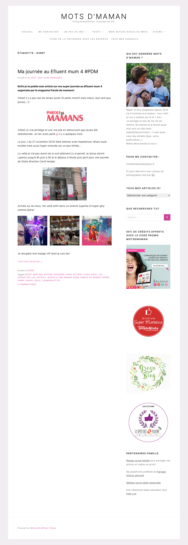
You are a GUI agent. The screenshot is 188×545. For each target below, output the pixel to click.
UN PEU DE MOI (74, 32)
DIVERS (157, 32)
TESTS (96, 32)
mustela (53, 277)
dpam (69, 274)
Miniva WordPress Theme (43, 528)
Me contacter (48, 32)
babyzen (38, 274)
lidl (34, 277)
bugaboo (59, 274)
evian (87, 274)
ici (57, 134)
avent (28, 274)
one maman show (69, 277)
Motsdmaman (54, 78)
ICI (153, 174)
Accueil (27, 32)
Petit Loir (131, 493)
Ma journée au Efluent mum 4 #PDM (58, 71)
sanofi (29, 280)
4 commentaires (27, 284)
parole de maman (90, 277)
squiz (38, 280)
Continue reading (30, 261)
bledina (48, 274)
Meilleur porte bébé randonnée (143, 482)
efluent (77, 274)
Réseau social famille (138, 460)
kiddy (94, 274)
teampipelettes (51, 280)
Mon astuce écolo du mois (128, 32)
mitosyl (41, 277)
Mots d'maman (94, 16)
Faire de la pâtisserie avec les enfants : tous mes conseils (94, 39)
